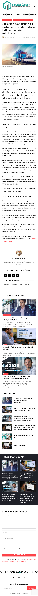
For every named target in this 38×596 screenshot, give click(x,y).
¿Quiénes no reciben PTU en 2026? (23, 436)
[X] (9, 275)
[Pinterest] (13, 275)
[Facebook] (5, 275)
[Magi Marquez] (3, 37)
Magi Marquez (10, 37)
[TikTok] (22, 578)
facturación (21, 284)
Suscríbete (31, 588)
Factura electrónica (7, 20)
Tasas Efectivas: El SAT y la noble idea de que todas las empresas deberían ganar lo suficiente (25, 427)
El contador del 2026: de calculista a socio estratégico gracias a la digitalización (23, 418)
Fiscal (14, 20)
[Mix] (17, 275)
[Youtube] (13, 578)
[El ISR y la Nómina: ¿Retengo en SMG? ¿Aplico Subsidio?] (19, 336)
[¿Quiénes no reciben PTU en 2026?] (7, 436)
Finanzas (5, 373)
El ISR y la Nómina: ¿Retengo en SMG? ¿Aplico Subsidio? (24, 409)
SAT (5, 286)
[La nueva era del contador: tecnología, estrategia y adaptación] (19, 307)
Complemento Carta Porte (10, 284)
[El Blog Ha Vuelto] (7, 445)
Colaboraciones (7, 315)
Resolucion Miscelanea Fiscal (25, 20)
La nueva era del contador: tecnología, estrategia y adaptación (16, 319)
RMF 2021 (27, 284)
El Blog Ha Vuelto (19, 445)
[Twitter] (25, 578)
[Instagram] (19, 578)
